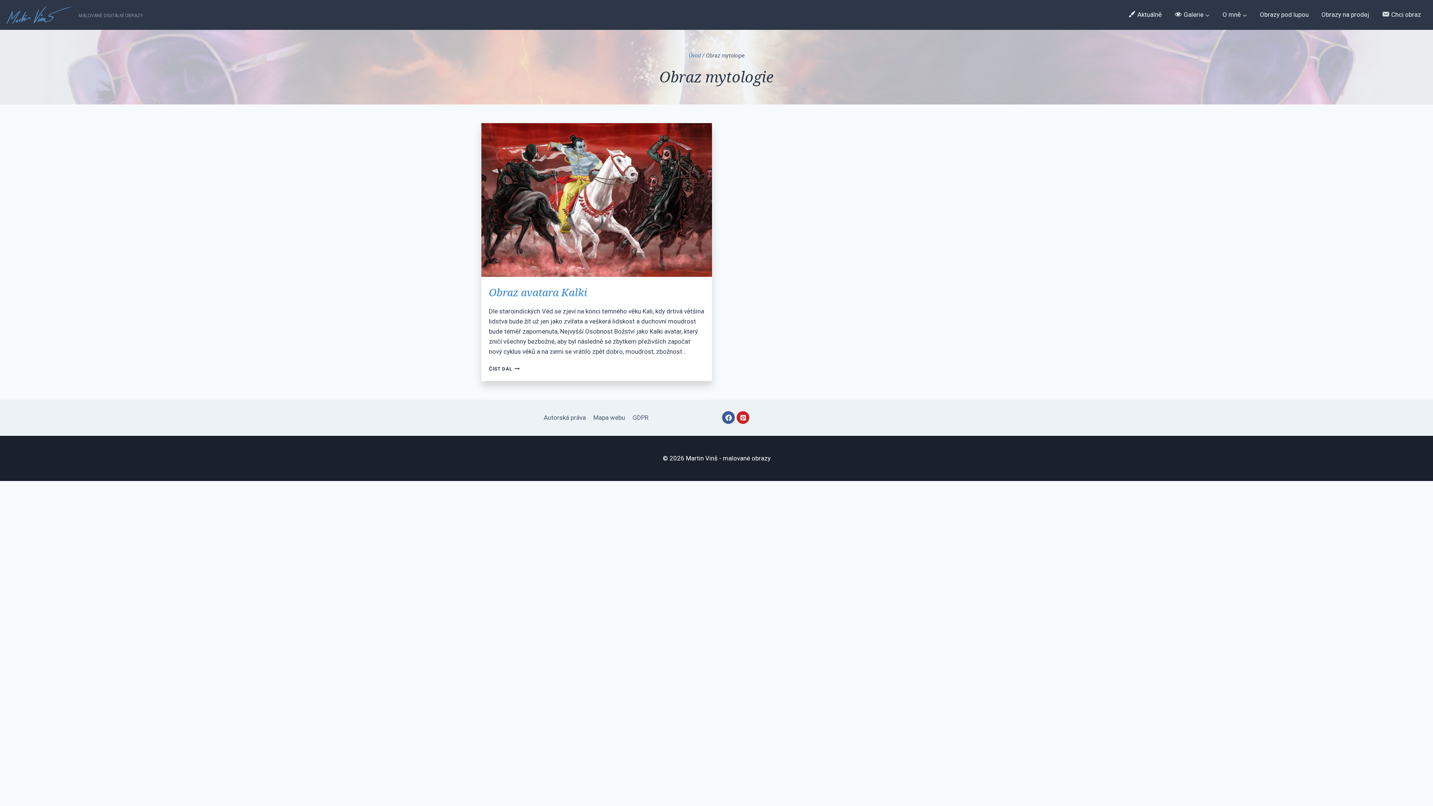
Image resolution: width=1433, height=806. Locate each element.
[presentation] (596, 200)
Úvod (695, 56)
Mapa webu (609, 417)
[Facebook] (728, 417)
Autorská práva (565, 417)
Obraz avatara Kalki (538, 292)
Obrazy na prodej (1345, 14)
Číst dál (504, 369)
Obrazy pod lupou (1284, 14)
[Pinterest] (743, 417)
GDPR (641, 417)
